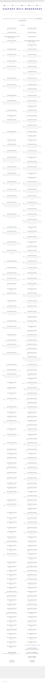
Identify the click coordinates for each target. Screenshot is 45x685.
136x (9, 484)
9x (2, 50)
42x (23, 190)
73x (3, 307)
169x (28, 550)
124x (8, 458)
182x (10, 575)
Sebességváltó (27, 649)
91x (6, 365)
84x (25, 341)
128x (6, 468)
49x (23, 215)
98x (23, 383)
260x (6, 613)
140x (4, 492)
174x (9, 563)
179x (10, 571)
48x (30, 107)
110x (4, 421)
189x (10, 580)
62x (23, 268)
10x (23, 50)
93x (2, 370)
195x (29, 588)
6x (2, 33)
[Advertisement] (22, 672)
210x (8, 596)
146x (29, 505)
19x (23, 79)
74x (23, 307)
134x (8, 478)
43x (3, 196)
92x (23, 365)
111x (29, 421)
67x (7, 284)
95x (2, 375)
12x (23, 55)
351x (10, 638)
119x (10, 513)
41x (3, 190)
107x (9, 417)
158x (28, 528)
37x (3, 167)
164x (30, 538)
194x (10, 588)
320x (10, 634)
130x (24, 468)
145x (4, 505)
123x (10, 454)
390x (30, 638)
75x (2, 312)
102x (27, 399)
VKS (30, 661)
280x (29, 622)
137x (28, 484)
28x (3, 120)
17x (23, 72)
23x (3, 96)
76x (24, 312)
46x (23, 203)
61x (5, 268)
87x (26, 349)
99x (9, 388)
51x (3, 228)
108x (28, 417)
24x (23, 96)
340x (30, 634)
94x (27, 370)
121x (8, 450)
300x (8, 630)
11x (3, 55)
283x (10, 626)
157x (9, 528)
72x (23, 301)
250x (28, 609)
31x (3, 132)
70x (23, 294)
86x (26, 345)
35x (3, 158)
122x (26, 450)
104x (4, 407)
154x (10, 523)
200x (5, 592)
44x (23, 196)
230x (27, 605)
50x (23, 220)
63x (3, 273)
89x (27, 353)
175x (28, 563)
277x (10, 622)
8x (2, 41)
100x (24, 388)
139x (28, 488)
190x (25, 580)
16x (23, 67)
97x (10, 383)
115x (4, 435)
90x (23, 357)
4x (7, 29)
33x (3, 151)
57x (23, 251)
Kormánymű (5, 653)
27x (23, 111)
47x (23, 209)
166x (10, 546)
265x (30, 613)
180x (24, 571)
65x (2, 279)
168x (10, 550)
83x (5, 341)
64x (23, 273)
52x (3, 232)
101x (3, 399)
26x (23, 101)
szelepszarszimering (11, 37)
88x (2, 353)
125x (24, 458)
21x (23, 85)
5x (27, 29)
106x (29, 413)
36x (23, 162)
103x (28, 403)
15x (3, 67)
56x (3, 251)
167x (29, 546)
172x (30, 554)
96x (28, 375)
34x (23, 151)
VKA (9, 661)
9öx (30, 379)
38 (3, 174)
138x (9, 488)
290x (30, 626)
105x (24, 407)
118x (4, 443)
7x (27, 33)
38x (23, 167)
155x (24, 523)
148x (29, 509)
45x (2, 203)
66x (23, 279)
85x (2, 345)
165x (5, 542)
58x (23, 256)
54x (23, 237)
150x (24, 513)
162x (9, 538)
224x (10, 601)
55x (27, 247)
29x (23, 120)
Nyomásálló (30, 657)
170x (4, 554)
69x (3, 294)
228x (9, 605)
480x (10, 647)
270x (10, 617)
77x (28, 317)
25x (3, 101)
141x (30, 492)
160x (24, 532)
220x (28, 596)
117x (27, 439)
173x (30, 559)
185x (28, 575)
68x (23, 284)
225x (29, 601)
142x (24, 496)
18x (3, 79)
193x (29, 584)
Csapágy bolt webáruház (22, 9)
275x (30, 617)
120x (24, 443)
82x (23, 335)
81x (8, 335)
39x (3, 182)
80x (2, 327)
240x (9, 609)
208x (30, 592)
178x (27, 567)
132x (8, 473)
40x (23, 182)
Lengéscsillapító (27, 653)
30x (23, 126)
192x (10, 584)
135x (24, 478)
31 (26, 132)
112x (27, 425)
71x (8, 301)
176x (9, 567)
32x (23, 145)
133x (24, 473)
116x (29, 435)
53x (23, 232)
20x (3, 85)
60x (23, 262)
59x (4, 262)
